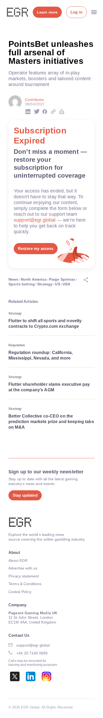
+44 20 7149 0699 (32, 653)
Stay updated (25, 495)
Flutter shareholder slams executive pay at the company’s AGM (49, 387)
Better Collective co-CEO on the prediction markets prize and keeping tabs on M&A (51, 421)
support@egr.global (35, 220)
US (57, 284)
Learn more (47, 12)
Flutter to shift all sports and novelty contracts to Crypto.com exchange (45, 323)
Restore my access (35, 248)
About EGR (17, 560)
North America (34, 279)
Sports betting (21, 284)
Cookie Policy (19, 592)
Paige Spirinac (62, 279)
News (13, 279)
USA (66, 284)
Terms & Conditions (25, 584)
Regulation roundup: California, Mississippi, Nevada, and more (40, 355)
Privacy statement (23, 576)
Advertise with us (22, 568)
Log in (76, 12)
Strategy (45, 284)
